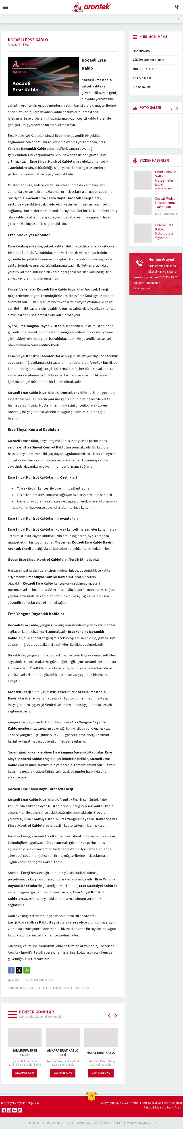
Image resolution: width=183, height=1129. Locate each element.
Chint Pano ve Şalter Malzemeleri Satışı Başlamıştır (165, 180)
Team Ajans (174, 1107)
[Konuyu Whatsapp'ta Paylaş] (26, 970)
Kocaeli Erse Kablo (76, 988)
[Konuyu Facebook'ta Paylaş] (11, 970)
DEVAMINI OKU (24, 1073)
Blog (26, 44)
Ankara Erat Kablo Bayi (63, 1052)
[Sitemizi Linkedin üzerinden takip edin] (14, 1110)
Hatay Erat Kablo (101, 1052)
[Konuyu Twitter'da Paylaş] (19, 970)
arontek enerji (34, 988)
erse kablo (53, 988)
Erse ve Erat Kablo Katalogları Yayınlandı (164, 231)
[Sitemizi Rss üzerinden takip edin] (20, 1110)
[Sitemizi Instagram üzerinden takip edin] (9, 1110)
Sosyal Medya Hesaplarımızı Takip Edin (166, 203)
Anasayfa (14, 44)
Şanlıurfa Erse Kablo (24, 1052)
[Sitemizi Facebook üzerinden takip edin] (4, 1110)
